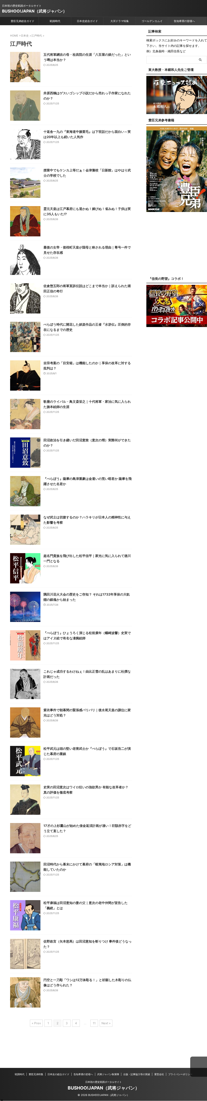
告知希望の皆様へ (184, 21)
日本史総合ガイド (87, 21)
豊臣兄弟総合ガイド (22, 21)
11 (94, 1023)
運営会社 (159, 1074)
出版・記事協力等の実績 (136, 1074)
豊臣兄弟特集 (36, 1074)
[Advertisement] (176, 247)
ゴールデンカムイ (152, 21)
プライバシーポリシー (180, 1074)
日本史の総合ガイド (58, 1074)
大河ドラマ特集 (119, 21)
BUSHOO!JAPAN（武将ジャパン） (34, 11)
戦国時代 (55, 21)
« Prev (36, 1023)
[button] (198, 1067)
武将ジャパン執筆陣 (108, 1074)
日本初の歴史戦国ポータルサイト (103, 1081)
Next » (106, 1023)
